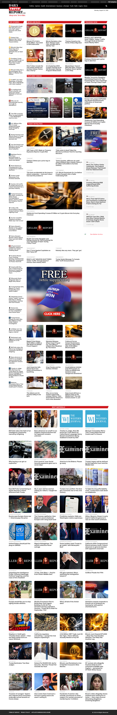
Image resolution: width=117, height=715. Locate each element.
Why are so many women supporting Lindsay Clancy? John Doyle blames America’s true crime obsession (54, 396)
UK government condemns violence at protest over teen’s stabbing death (16, 248)
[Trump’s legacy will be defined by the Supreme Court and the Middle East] (96, 449)
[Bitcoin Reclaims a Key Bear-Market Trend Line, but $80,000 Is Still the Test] (54, 30)
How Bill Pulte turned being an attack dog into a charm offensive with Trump (20, 490)
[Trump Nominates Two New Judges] (20, 651)
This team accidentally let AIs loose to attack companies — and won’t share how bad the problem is (40, 174)
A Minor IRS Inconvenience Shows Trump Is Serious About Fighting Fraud (16, 210)
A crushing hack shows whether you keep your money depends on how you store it (15, 92)
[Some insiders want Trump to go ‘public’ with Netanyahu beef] (71, 531)
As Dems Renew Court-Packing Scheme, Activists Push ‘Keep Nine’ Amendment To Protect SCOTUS (16, 258)
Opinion (37, 6)
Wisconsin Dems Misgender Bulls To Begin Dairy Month (15, 280)
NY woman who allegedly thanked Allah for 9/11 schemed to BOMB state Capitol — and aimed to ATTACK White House (94, 666)
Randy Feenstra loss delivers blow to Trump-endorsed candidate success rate (16, 137)
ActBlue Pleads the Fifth (94, 573)
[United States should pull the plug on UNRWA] (20, 531)
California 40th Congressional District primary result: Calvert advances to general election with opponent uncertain (96, 546)
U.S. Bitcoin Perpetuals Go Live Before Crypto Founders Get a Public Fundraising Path (69, 174)
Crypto (80, 6)
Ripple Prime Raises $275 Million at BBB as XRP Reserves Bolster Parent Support (34, 343)
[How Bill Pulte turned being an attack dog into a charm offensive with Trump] (20, 476)
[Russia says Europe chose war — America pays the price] (20, 504)
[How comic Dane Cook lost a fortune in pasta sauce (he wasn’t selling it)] (45, 681)
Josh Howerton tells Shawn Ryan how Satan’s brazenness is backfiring (34, 369)
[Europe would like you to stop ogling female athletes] (20, 589)
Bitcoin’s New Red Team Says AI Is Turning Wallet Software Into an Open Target (16, 50)
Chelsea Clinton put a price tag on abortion (38, 161)
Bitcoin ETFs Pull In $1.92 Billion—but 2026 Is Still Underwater (35, 42)
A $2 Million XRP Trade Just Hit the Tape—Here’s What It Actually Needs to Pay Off (71, 635)
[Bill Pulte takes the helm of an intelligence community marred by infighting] (20, 418)
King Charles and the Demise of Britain (53, 368)
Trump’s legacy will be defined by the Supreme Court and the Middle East (96, 463)
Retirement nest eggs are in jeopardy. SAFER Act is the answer (15, 340)
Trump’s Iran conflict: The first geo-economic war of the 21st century (71, 490)
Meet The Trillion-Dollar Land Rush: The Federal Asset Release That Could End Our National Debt (96, 167)
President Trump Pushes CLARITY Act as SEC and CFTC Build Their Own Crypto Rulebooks (16, 61)
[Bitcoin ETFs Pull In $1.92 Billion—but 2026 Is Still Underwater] (35, 30)
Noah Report (59, 257)
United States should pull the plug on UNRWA (19, 544)
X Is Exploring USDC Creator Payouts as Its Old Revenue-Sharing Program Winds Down (53, 68)
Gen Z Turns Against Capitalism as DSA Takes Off (38, 251)
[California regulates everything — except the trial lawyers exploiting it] (45, 622)
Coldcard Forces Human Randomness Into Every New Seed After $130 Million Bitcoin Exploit (72, 344)
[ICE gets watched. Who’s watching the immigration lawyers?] (71, 560)
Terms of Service (14, 712)
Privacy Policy (25, 712)
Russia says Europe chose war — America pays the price (20, 517)
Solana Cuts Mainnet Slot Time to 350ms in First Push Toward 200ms (15, 40)
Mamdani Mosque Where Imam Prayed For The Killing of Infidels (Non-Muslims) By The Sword (54, 344)
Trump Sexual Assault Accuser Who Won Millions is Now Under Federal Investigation (15, 320)
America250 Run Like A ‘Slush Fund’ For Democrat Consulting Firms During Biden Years (16, 270)
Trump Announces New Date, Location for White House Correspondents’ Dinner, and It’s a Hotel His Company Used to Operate (16, 198)
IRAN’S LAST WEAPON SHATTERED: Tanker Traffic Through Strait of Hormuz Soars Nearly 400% (39, 260)
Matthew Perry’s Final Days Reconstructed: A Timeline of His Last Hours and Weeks (15, 157)
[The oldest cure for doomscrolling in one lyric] (35, 383)
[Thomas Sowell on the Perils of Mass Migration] (73, 30)
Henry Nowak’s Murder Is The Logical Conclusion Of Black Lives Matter (15, 228)
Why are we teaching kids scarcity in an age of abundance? (16, 103)
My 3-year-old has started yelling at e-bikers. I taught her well (45, 490)
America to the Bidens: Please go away (71, 462)
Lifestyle (66, 6)
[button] (106, 6)
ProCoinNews (30, 39)
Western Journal (64, 428)
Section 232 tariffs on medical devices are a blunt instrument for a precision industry (16, 186)
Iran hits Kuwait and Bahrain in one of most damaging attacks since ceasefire (16, 147)
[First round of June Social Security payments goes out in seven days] (45, 449)
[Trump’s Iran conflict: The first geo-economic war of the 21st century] (71, 476)
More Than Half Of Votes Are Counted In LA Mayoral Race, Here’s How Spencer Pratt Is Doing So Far (96, 201)
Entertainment (51, 6)
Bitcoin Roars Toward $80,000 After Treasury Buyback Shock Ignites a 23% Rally (73, 68)
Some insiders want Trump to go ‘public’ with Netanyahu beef (70, 545)
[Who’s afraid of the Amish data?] (71, 589)
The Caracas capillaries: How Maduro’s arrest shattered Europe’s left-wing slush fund (45, 518)
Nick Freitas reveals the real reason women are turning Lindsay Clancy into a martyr (35, 68)
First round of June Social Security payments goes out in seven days (45, 463)
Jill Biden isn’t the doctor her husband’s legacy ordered (15, 330)
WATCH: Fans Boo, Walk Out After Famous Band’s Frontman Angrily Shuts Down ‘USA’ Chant (95, 219)
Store (85, 6)
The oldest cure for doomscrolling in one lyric (34, 394)
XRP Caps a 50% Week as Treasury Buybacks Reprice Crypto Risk (39, 151)
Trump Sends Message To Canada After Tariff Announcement (67, 260)
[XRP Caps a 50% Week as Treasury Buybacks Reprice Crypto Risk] (40, 136)
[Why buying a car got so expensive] (20, 449)
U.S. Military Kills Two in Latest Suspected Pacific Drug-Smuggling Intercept (15, 126)
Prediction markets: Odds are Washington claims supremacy (71, 517)
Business (59, 6)
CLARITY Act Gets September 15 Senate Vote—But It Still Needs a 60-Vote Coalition (16, 82)
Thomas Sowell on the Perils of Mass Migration (73, 42)
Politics (31, 6)
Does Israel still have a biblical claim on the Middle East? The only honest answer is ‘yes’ (73, 395)
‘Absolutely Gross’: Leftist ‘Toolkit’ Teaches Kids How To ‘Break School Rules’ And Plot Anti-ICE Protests (16, 299)
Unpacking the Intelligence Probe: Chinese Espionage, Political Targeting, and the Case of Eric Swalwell (19, 575)
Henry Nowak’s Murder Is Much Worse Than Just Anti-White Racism (16, 238)
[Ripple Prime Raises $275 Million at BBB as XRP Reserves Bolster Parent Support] (35, 331)
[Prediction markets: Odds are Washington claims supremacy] (71, 504)
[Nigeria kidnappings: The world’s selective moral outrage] (45, 531)
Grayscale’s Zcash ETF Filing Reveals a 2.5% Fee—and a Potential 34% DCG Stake (15, 29)
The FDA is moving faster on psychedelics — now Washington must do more (16, 116)
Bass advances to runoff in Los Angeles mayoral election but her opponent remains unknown (15, 360)
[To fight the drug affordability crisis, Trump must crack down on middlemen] (96, 476)
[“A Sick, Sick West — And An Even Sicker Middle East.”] (45, 560)
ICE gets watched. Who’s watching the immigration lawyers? (69, 574)
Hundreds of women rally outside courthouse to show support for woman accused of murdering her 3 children (71, 696)
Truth (71, 6)
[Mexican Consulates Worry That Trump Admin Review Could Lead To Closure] (96, 418)
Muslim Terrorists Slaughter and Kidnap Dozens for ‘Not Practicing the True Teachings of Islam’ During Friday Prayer (40, 241)
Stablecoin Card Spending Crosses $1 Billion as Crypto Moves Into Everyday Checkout (53, 214)
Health (43, 6)
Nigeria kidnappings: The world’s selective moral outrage (43, 545)
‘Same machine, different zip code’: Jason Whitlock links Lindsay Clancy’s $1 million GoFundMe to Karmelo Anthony (69, 163)
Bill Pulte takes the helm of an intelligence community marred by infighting (16, 350)
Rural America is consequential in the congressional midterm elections (16, 168)
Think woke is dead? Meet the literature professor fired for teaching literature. (68, 151)
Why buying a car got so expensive (17, 462)
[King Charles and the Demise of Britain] (54, 357)
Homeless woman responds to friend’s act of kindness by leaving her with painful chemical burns (96, 604)
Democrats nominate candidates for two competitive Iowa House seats (15, 310)
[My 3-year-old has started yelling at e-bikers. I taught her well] (45, 476)
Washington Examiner (15, 428)
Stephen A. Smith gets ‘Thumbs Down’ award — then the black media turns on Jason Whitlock (20, 636)
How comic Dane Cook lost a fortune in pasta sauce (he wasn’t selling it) (44, 695)
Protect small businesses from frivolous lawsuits (14, 177)
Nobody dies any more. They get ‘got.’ (69, 250)
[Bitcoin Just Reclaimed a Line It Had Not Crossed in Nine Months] (71, 651)
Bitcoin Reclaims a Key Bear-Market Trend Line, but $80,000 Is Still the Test (53, 43)
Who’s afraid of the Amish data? (69, 602)
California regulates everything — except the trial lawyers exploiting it (45, 635)
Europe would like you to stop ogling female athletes (20, 602)
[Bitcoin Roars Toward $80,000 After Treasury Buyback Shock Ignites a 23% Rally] (73, 55)
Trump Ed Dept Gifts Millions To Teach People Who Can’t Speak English (16, 289)
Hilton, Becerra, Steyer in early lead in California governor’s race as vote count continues (96, 518)
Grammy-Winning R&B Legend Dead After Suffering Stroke (94, 184)
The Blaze (29, 63)
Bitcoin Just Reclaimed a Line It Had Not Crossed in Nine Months (70, 664)
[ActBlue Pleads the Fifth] (96, 560)
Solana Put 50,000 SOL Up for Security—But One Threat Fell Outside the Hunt (45, 664)
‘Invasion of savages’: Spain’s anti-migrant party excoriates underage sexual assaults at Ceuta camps (20, 696)
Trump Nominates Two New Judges (19, 664)
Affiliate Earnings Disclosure (41, 712)
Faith (76, 6)
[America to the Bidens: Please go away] (71, 449)
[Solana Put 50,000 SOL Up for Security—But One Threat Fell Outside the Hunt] (45, 651)
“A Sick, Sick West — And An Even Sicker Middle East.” (44, 573)
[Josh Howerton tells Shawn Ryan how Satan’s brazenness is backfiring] (35, 357)
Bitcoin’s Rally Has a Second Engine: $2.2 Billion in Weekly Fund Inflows (16, 72)
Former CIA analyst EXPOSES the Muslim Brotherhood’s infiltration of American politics (95, 101)
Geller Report (69, 39)
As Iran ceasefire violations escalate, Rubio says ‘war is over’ (16, 219)
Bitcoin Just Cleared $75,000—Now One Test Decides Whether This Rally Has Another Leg (96, 636)
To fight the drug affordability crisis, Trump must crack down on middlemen (96, 490)
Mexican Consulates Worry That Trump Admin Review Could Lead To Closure (16, 385)
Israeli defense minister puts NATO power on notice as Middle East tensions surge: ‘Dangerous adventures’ (73, 370)
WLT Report (92, 162)
